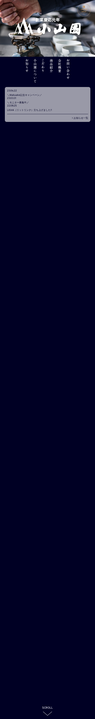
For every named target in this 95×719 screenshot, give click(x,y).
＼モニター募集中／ (18, 102)
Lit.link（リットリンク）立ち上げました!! (29, 110)
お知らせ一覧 (80, 118)
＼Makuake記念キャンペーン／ (24, 95)
